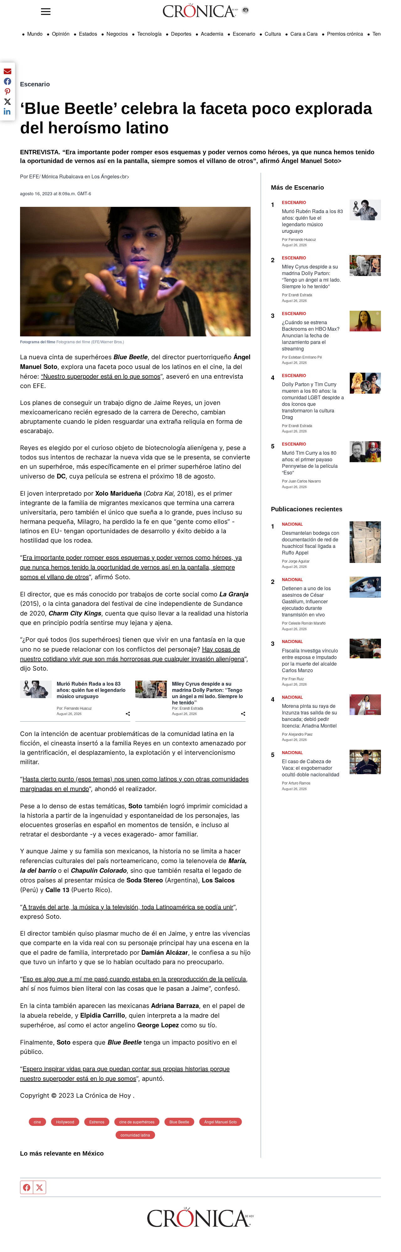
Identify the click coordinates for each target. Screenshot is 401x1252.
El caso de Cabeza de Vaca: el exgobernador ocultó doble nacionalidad (310, 768)
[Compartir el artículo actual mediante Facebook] (7, 81)
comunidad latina (135, 1134)
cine (37, 1121)
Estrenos (96, 1121)
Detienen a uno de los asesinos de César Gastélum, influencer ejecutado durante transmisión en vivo (306, 601)
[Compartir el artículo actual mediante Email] (7, 71)
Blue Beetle (179, 1121)
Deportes (181, 33)
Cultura (273, 33)
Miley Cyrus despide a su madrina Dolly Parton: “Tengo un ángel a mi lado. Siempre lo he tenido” (207, 693)
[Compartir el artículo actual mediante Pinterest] (7, 91)
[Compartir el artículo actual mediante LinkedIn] (7, 111)
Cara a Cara (304, 33)
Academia (212, 33)
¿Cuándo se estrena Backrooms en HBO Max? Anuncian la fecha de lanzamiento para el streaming (311, 335)
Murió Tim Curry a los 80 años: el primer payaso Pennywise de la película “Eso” (310, 462)
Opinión (61, 33)
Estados (88, 33)
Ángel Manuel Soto (220, 1121)
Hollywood (65, 1121)
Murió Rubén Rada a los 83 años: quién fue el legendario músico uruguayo (91, 690)
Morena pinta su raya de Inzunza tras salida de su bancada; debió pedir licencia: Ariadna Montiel (309, 715)
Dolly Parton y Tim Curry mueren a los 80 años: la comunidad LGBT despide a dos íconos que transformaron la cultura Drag (313, 401)
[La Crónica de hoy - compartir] (127, 713)
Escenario (244, 33)
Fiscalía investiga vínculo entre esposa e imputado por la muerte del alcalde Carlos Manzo (310, 660)
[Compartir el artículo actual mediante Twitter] (7, 101)
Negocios (117, 33)
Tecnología (149, 33)
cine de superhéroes (136, 1121)
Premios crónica (345, 33)
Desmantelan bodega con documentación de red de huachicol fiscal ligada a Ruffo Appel (310, 542)
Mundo (35, 33)
